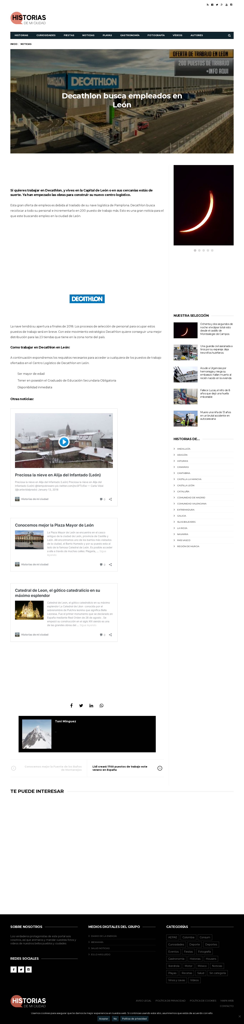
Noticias (88, 35)
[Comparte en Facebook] (71, 705)
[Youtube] (227, 4)
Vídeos (177, 35)
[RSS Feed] (208, 4)
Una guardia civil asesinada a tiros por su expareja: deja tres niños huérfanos (216, 349)
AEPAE (172, 937)
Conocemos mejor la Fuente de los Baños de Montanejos (53, 768)
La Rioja (182, 528)
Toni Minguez (65, 721)
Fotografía (156, 35)
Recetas (187, 973)
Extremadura (186, 509)
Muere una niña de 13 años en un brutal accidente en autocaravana (215, 415)
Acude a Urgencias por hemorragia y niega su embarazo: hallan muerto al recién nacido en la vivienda (215, 373)
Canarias (183, 467)
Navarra (182, 534)
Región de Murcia (188, 546)
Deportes (211, 944)
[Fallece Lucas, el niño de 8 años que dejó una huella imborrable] (186, 397)
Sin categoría (218, 973)
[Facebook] (212, 4)
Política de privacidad (134, 1018)
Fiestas (69, 35)
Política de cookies (203, 1000)
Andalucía (183, 448)
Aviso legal (143, 1000)
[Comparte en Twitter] (81, 705)
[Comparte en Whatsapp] (101, 705)
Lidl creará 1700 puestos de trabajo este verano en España (120, 768)
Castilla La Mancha (189, 479)
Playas (107, 35)
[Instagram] (231, 4)
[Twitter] (217, 4)
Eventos (173, 951)
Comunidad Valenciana (191, 503)
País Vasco (183, 540)
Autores (197, 35)
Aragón (182, 455)
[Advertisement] (169, 17)
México (202, 966)
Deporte (194, 944)
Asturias (182, 461)
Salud (200, 973)
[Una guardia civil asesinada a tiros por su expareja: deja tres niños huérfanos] (186, 352)
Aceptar (103, 1018)
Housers (211, 958)
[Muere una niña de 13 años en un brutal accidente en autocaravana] (186, 419)
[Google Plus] (222, 4)
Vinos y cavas (176, 980)
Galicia (181, 515)
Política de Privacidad (171, 1000)
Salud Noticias (100, 948)
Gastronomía (130, 35)
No (115, 1018)
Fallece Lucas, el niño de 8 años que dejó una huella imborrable (215, 393)
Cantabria (183, 473)
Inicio (14, 44)
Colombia (188, 937)
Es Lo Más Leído (100, 954)
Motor (188, 966)
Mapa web (227, 1000)
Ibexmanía (97, 942)
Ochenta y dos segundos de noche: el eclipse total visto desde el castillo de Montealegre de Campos (216, 329)
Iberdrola (173, 966)
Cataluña (183, 491)
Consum (205, 937)
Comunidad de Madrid (191, 497)
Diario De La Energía (104, 936)
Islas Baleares (186, 521)
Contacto (227, 1006)
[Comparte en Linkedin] (91, 705)
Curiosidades (46, 35)
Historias (21, 35)
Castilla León (185, 485)
